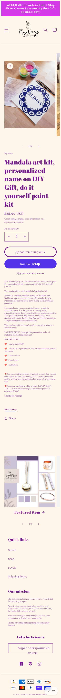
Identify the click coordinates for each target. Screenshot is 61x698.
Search (12, 550)
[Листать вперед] (38, 146)
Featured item (27, 512)
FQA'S (12, 567)
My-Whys (24, 694)
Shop (11, 558)
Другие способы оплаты (30, 273)
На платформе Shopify (38, 694)
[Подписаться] (48, 648)
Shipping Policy (17, 576)
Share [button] (12, 418)
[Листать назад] (22, 146)
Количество (11, 228)
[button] (6, 29)
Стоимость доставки (14, 219)
